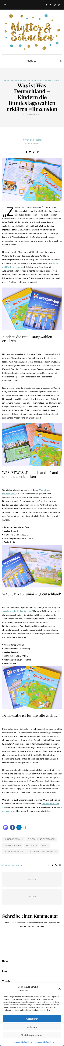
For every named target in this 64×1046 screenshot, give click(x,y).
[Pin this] (37, 151)
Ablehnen (32, 1027)
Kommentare (32, 143)
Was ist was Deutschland (43, 851)
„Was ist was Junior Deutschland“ (17, 611)
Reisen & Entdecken (33, 80)
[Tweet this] (30, 151)
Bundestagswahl (13, 839)
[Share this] (26, 151)
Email (5, 971)
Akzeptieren (32, 1018)
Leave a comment (14, 865)
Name (5, 961)
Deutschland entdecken (41, 839)
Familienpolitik (12, 845)
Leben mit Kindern (12, 80)
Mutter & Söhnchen (32, 140)
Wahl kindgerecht (14, 851)
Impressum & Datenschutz (21, 1042)
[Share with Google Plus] (34, 151)
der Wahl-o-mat (9, 811)
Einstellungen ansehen (32, 1035)
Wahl (45, 845)
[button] (59, 988)
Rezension (31, 845)
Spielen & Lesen (53, 80)
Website (6, 981)
